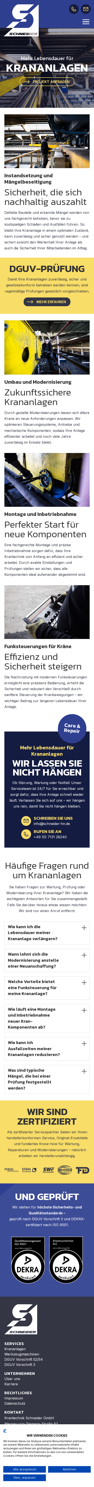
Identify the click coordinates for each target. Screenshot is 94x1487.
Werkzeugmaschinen (21, 1354)
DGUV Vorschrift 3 (19, 1364)
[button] (86, 21)
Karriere (11, 1384)
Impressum (13, 1398)
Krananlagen (15, 1349)
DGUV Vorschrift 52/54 (23, 1359)
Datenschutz (14, 1403)
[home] (21, 20)
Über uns (12, 1379)
